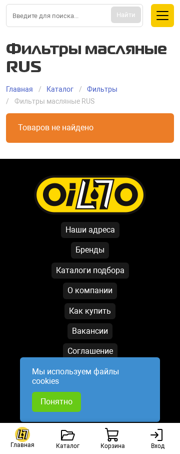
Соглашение (90, 351)
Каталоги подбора (90, 270)
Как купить (90, 311)
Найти (126, 15)
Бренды (90, 250)
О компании (90, 290)
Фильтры (102, 89)
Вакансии (90, 331)
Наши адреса (90, 230)
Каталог (60, 89)
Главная (19, 89)
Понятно (56, 401)
